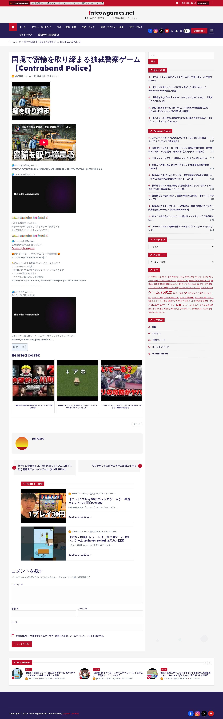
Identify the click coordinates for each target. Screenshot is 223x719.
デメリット (158, 297)
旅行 (160, 309)
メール (82, 608)
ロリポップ (199, 305)
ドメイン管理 (164, 301)
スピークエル (180, 293)
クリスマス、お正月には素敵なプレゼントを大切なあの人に (180, 158)
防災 (162, 312)
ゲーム (28, 76)
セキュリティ (195, 293)
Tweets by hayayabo (23, 248)
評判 (187, 309)
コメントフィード (160, 347)
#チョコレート (201, 277)
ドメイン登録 (201, 297)
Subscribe (199, 30)
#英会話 (193, 280)
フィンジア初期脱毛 (198, 301)
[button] (206, 663)
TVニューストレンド (41, 27)
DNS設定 (163, 284)
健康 (209, 305)
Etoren (173, 284)
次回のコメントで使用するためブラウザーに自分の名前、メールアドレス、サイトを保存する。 (60, 636)
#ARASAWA (154, 277)
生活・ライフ (88, 27)
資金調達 (153, 312)
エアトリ (173, 287)
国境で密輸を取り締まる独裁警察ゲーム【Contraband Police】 (53, 42)
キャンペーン (207, 287)
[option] (44, 673)
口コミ (152, 309)
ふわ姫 (195, 284)
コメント (17, 584)
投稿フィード (159, 340)
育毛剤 (178, 309)
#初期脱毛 (182, 280)
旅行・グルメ (136, 27)
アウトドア (206, 284)
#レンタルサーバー (167, 280)
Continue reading (78, 517)
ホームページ (15, 42)
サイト (15, 622)
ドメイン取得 (187, 297)
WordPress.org (160, 353)
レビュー (187, 305)
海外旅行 (169, 309)
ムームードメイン (168, 304)
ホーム (22, 27)
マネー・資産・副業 (66, 27)
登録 (154, 326)
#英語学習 (204, 280)
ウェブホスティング (158, 287)
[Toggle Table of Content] (22, 347)
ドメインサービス (171, 297)
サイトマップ (25, 34)
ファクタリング (180, 301)
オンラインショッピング (189, 287)
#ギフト (166, 277)
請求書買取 (197, 309)
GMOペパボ (185, 284)
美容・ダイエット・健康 (112, 27)
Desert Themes (71, 713)
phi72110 (19, 76)
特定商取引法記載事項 (48, 34)
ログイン (156, 333)
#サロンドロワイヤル (183, 277)
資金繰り (207, 309)
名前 (15, 608)
